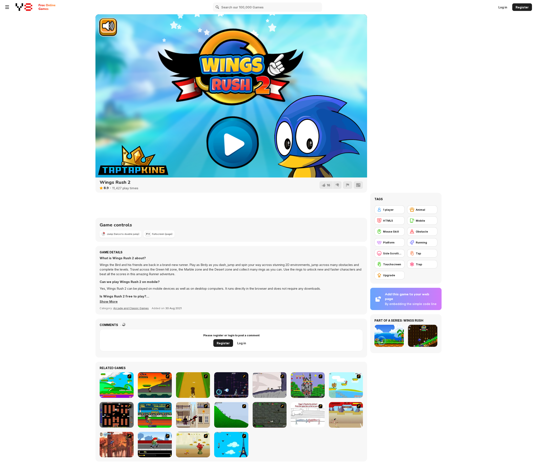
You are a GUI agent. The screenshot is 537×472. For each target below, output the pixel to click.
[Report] (347, 185)
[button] (109, 301)
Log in (502, 7)
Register (522, 7)
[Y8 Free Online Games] (23, 7)
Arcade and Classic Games (131, 308)
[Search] (217, 7)
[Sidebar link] (7, 7)
